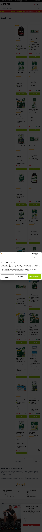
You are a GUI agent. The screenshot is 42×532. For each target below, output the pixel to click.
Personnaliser (20, 276)
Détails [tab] (15, 257)
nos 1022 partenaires (8, 262)
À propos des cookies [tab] (36, 257)
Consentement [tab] (5, 257)
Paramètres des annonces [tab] (26, 257)
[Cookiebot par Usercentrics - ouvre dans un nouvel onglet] (33, 254)
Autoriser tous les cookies (34, 276)
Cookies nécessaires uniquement (8, 276)
